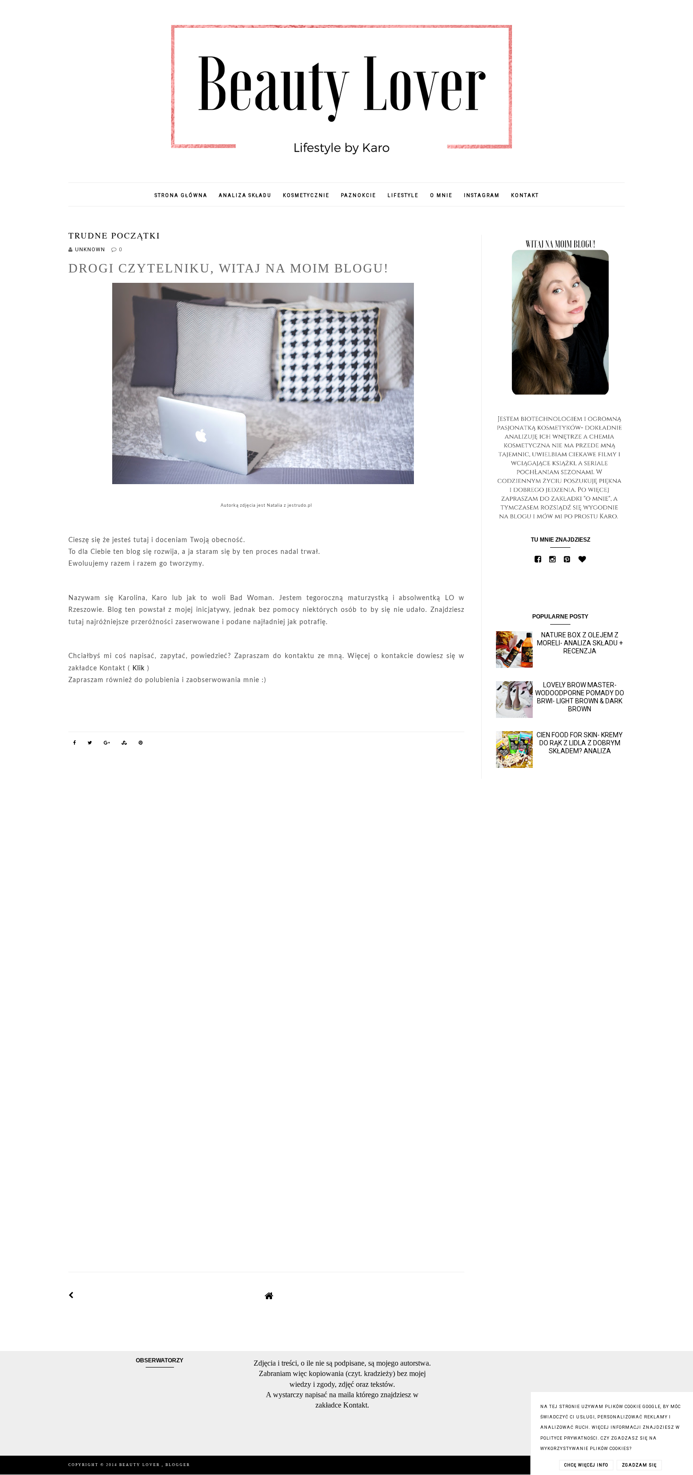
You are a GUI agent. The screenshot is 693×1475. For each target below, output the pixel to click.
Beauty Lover (140, 1465)
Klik (138, 668)
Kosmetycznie (306, 195)
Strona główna (181, 195)
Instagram (482, 195)
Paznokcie (358, 195)
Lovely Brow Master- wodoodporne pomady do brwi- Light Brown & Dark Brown (579, 696)
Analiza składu (245, 195)
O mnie (441, 195)
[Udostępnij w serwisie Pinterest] (141, 744)
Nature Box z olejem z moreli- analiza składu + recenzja (580, 643)
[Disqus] (266, 888)
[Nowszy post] (71, 1295)
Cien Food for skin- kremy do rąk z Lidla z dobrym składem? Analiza (579, 743)
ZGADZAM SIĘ (639, 1465)
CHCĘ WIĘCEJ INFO (586, 1465)
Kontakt (525, 195)
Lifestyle (403, 195)
